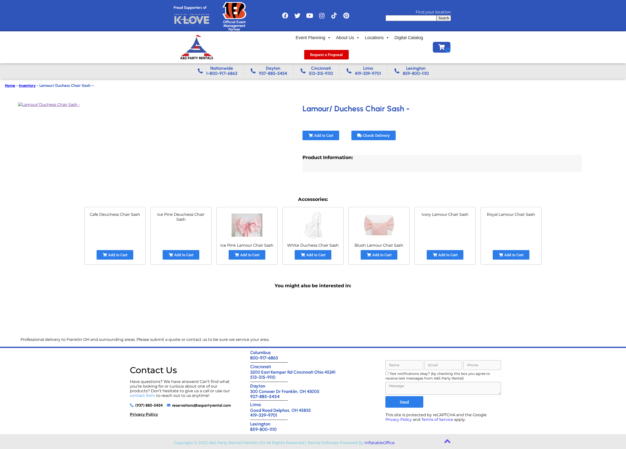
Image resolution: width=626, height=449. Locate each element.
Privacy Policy (144, 414)
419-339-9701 (263, 415)
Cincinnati (260, 366)
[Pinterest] (346, 16)
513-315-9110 (262, 377)
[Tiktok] (334, 16)
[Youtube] (309, 16)
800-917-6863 (264, 358)
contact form (142, 395)
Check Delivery (376, 135)
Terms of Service (437, 419)
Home (10, 85)
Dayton (257, 386)
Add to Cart (323, 135)
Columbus (260, 352)
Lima (255, 404)
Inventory (27, 85)
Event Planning (310, 37)
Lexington (260, 424)
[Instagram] (322, 16)
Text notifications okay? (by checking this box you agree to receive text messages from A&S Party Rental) (437, 375)
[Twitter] (297, 16)
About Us (345, 37)
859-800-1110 (263, 429)
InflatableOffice (380, 442)
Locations (374, 37)
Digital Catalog (408, 37)
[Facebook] (285, 16)
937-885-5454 (265, 396)
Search (443, 18)
